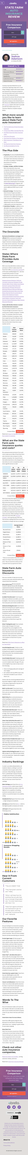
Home (3, 50)
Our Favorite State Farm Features (12, 144)
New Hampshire (10, 291)
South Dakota (5, 298)
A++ (18, 804)
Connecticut (10, 282)
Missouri (10, 289)
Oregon (16, 294)
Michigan (12, 287)
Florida (20, 282)
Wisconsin (4, 302)
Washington (14, 300)
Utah (19, 298)
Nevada (4, 291)
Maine (13, 285)
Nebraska (19, 289)
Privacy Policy (6, 1145)
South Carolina (20, 296)
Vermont (4, 300)
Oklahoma (11, 294)
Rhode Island (12, 296)
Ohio (7, 294)
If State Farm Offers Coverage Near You (13, 130)
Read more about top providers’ (10, 1056)
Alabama (4, 280)
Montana (15, 289)
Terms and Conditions (9, 1142)
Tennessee (12, 298)
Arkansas (13, 280)
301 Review (9, 50)
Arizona (9, 280)
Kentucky (4, 285)
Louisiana (9, 285)
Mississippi (5, 289)
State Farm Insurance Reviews (16, 1061)
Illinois (11, 284)
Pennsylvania (5, 296)
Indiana (15, 284)
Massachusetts (6, 287)
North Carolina (15, 293)
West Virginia (21, 300)
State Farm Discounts (9, 136)
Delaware (16, 282)
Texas (16, 298)
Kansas (22, 284)
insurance (6, 104)
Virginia (9, 300)
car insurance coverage (17, 269)
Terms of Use (19, 44)
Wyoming (10, 302)
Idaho (8, 284)
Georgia (4, 284)
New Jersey (17, 291)
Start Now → (20, 431)
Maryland (18, 285)
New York (8, 293)
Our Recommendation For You (11, 146)
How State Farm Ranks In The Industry (13, 138)
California (18, 280)
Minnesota (17, 287)
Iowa (19, 284)
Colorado (4, 282)
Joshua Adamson (16, 57)
